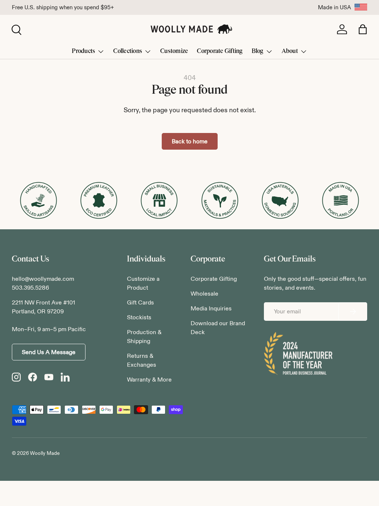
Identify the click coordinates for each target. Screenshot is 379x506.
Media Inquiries (211, 308)
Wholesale (204, 293)
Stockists (139, 317)
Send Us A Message (49, 352)
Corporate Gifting (219, 51)
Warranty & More (149, 379)
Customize (174, 51)
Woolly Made (45, 453)
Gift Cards (140, 302)
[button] (363, 29)
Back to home (190, 141)
